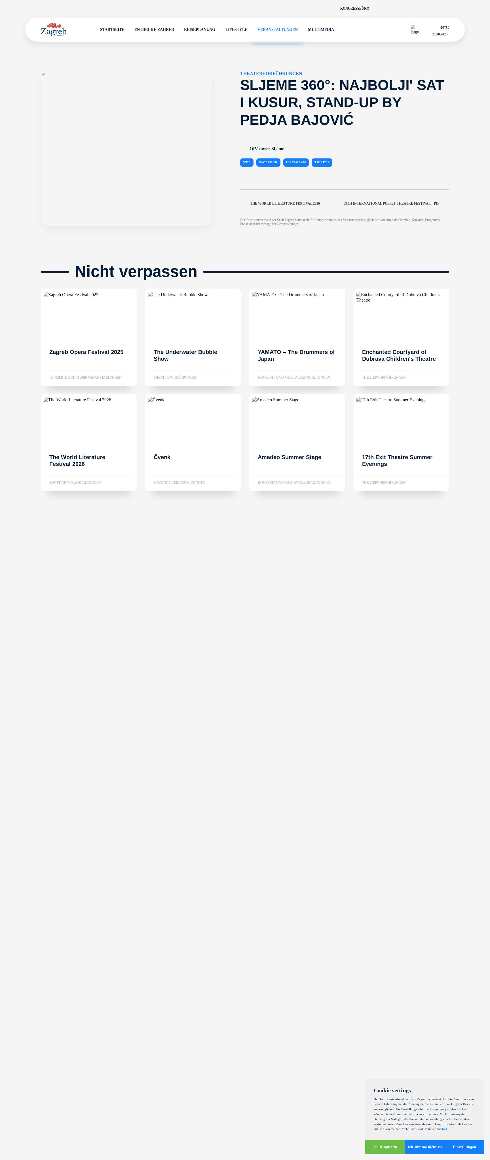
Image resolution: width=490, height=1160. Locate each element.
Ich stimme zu (385, 1147)
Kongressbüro (354, 8)
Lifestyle (236, 29)
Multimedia (321, 29)
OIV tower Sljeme (267, 149)
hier (444, 1129)
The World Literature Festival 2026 (285, 203)
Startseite (112, 29)
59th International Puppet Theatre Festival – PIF (391, 203)
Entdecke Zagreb (154, 29)
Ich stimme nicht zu (425, 1147)
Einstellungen (464, 1147)
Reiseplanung (199, 29)
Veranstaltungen (277, 29)
